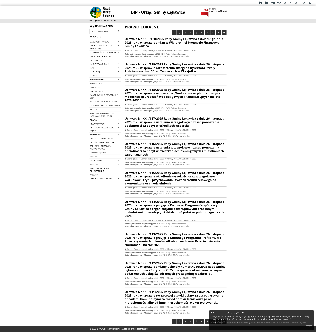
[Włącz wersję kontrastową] (304, 3)
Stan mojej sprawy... (98, 152)
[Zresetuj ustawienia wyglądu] (310, 3)
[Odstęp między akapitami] (260, 3)
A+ (291, 2)
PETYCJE (93, 109)
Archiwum (94, 175)
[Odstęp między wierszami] (266, 3)
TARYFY (93, 156)
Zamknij (309, 327)
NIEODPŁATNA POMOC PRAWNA (104, 101)
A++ (297, 2)
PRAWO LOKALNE (182, 50)
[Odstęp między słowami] (273, 3)
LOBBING (94, 75)
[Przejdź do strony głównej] (104, 12)
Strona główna (132, 50)
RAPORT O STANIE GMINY (101, 138)
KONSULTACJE (96, 83)
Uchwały (170, 50)
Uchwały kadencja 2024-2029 (152, 50)
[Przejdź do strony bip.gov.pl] (214, 12)
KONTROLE (95, 87)
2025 (194, 50)
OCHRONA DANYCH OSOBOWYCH (105, 105)
